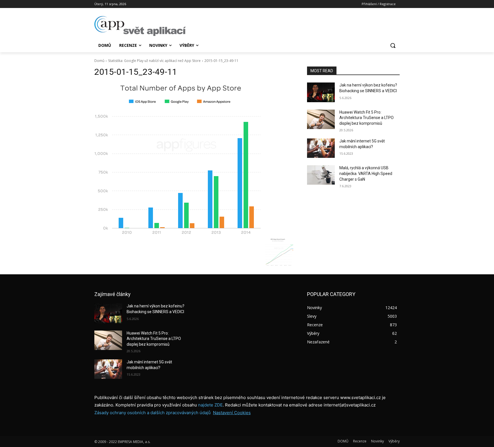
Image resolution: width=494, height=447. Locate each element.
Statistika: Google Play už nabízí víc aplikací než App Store (154, 60)
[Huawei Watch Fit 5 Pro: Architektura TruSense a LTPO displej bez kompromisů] (321, 119)
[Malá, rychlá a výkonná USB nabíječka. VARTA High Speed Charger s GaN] (321, 175)
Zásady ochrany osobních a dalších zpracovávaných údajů (152, 412)
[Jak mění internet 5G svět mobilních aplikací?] (321, 148)
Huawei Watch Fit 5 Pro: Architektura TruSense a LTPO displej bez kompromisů (366, 118)
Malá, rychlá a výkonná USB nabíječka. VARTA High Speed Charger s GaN (365, 173)
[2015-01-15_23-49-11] (193, 159)
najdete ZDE (210, 405)
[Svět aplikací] (140, 26)
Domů (99, 60)
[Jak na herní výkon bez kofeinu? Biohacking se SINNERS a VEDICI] (321, 92)
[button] (393, 45)
